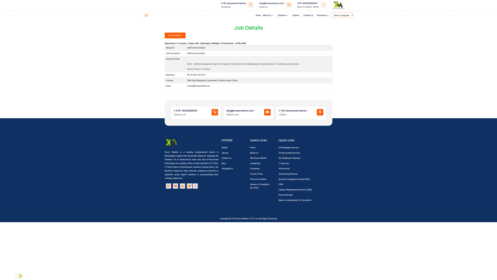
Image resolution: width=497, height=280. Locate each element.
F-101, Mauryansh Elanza (233, 3)
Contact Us (308, 15)
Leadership (255, 163)
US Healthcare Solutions (289, 158)
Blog (224, 163)
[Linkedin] (182, 186)
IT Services (284, 163)
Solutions (281, 15)
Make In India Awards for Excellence (295, 200)
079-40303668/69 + (308, 3)
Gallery (225, 147)
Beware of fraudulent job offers (259, 186)
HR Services (284, 168)
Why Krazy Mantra (258, 158)
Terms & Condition (258, 179)
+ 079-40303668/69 (185, 110)
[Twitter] (189, 186)
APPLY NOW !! (175, 35)
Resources (322, 15)
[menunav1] (146, 15)
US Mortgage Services (289, 147)
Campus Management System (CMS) (295, 189)
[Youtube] (175, 186)
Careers (295, 15)
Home (258, 15)
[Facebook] (195, 186)
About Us (267, 15)
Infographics (227, 168)
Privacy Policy (256, 174)
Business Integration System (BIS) (294, 179)
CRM (281, 184)
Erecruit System (286, 195)
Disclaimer (255, 168)
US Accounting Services (289, 153)
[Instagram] (168, 186)
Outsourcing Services (288, 174)
